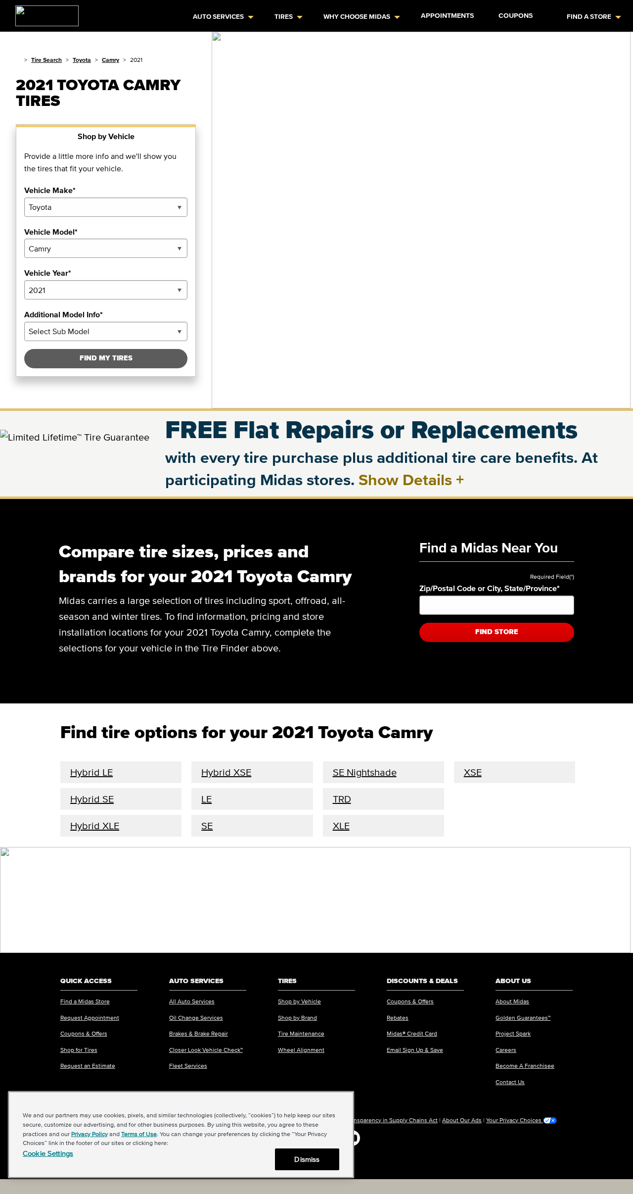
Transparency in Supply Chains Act (392, 1120)
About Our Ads (462, 1120)
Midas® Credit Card (412, 1033)
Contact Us (510, 1082)
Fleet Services (188, 1065)
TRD (342, 799)
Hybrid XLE (94, 825)
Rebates (397, 1017)
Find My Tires (106, 358)
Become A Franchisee (525, 1065)
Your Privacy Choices (514, 1120)
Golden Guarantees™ (523, 1017)
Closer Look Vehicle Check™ (206, 1049)
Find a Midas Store (85, 1001)
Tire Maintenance (301, 1033)
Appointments (447, 15)
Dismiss (306, 1159)
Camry (110, 59)
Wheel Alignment (301, 1049)
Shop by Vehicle (299, 1001)
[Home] (18, 59)
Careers (506, 1049)
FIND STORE (496, 632)
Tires (283, 16)
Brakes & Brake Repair (198, 1033)
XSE (473, 772)
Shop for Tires (78, 1049)
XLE (341, 825)
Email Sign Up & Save (415, 1049)
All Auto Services (192, 1001)
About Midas (512, 1001)
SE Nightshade (365, 772)
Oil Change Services (196, 1017)
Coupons (515, 15)
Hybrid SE (92, 799)
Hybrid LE (91, 772)
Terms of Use (139, 1134)
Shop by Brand (297, 1017)
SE (207, 825)
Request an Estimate (87, 1065)
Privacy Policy (89, 1134)
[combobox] (105, 207)
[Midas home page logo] (43, 12)
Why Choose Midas (356, 16)
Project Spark (513, 1033)
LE (206, 799)
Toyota (82, 59)
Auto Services (218, 16)
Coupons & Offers (83, 1033)
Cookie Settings (48, 1153)
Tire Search (46, 59)
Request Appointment (89, 1017)
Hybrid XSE (226, 772)
